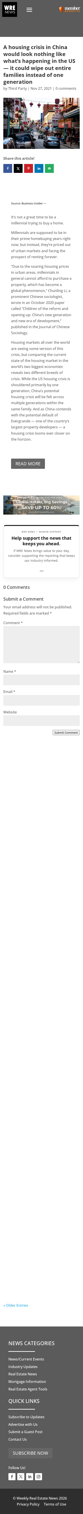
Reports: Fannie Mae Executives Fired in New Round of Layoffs (39, 1270)
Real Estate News (22, 1374)
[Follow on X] (20, 1476)
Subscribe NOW (30, 1453)
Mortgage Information (27, 1381)
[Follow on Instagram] (38, 1476)
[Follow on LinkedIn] (29, 1476)
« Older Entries (15, 1305)
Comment (13, 622)
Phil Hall (19, 830)
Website (10, 712)
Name (9, 671)
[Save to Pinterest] (28, 168)
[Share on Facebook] (7, 168)
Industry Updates (23, 1366)
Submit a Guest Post (25, 1431)
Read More (28, 464)
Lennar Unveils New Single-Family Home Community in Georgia (36, 1182)
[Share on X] (18, 168)
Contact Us (17, 1439)
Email (9, 691)
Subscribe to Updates (26, 1416)
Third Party (17, 88)
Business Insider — (34, 203)
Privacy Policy (28, 1504)
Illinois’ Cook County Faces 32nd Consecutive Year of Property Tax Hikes (41, 1090)
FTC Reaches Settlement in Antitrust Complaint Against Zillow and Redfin (36, 999)
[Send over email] (49, 168)
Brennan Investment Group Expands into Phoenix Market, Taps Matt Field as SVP (38, 815)
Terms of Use (55, 1504)
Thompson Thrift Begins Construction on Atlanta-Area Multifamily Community (37, 907)
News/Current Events (26, 1359)
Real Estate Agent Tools (27, 1389)
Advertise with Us (23, 1424)
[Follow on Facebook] (11, 1476)
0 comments (66, 88)
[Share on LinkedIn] (39, 168)
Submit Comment (66, 733)
